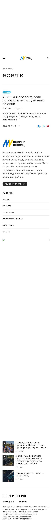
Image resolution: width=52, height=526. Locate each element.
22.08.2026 (20, 451)
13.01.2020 (7, 109)
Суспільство (8, 212)
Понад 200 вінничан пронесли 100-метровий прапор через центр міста (31, 445)
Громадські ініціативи (13, 219)
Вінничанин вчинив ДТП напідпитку (31, 474)
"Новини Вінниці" (25, 516)
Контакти (23, 502)
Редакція (19, 109)
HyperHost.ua (27, 519)
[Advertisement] (26, 27)
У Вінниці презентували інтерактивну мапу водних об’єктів (24, 100)
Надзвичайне (9, 225)
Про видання (8, 502)
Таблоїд (6, 232)
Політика (7, 206)
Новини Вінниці (14, 496)
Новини (7, 92)
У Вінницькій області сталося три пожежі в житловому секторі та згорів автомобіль (29, 459)
